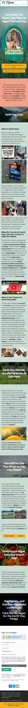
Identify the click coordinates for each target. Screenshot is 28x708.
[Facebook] (22, 3)
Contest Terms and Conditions (14, 694)
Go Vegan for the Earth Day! (14, 705)
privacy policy (17, 675)
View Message (14, 666)
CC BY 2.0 (25, 517)
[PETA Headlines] (10, 3)
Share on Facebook (9, 536)
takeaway (12, 339)
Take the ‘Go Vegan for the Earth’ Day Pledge (14, 66)
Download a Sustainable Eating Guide (14, 71)
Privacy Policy (4, 694)
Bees (8, 403)
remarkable (22, 397)
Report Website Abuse (6, 697)
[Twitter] (14, 686)
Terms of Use (16, 696)
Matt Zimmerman (21, 517)
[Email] (17, 686)
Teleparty (23, 268)
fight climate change (8, 318)
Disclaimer (18, 692)
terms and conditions (12, 660)
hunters (12, 424)
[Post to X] (25, 3)
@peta (16, 505)
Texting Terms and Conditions (7, 696)
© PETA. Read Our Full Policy (8, 692)
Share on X (20, 536)
